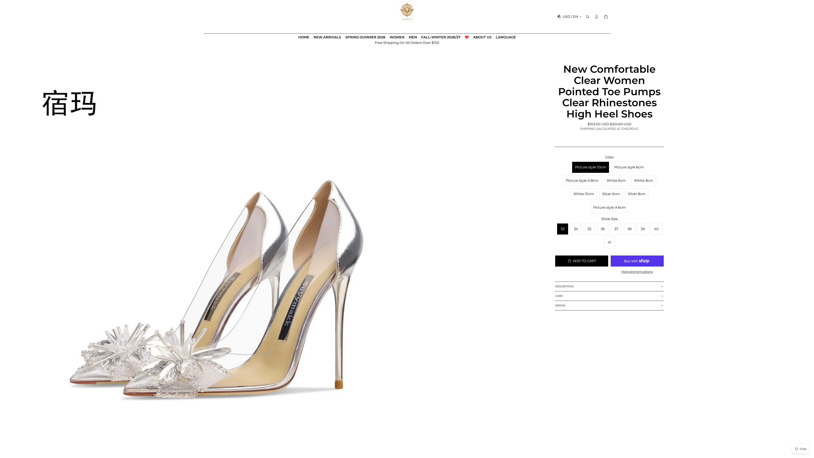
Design (560, 305)
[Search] (587, 16)
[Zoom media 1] (203, 245)
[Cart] (605, 16)
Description (564, 286)
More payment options (637, 271)
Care (559, 295)
